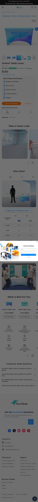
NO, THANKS (28, 257)
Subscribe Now (28, 254)
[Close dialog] (37, 242)
